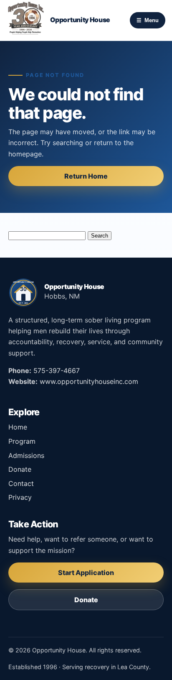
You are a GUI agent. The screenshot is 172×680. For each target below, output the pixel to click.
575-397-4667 (56, 370)
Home (17, 427)
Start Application (86, 572)
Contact (21, 483)
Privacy (20, 497)
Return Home (86, 176)
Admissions (26, 455)
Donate (19, 469)
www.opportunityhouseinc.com (89, 381)
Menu (148, 20)
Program (21, 441)
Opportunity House (80, 20)
